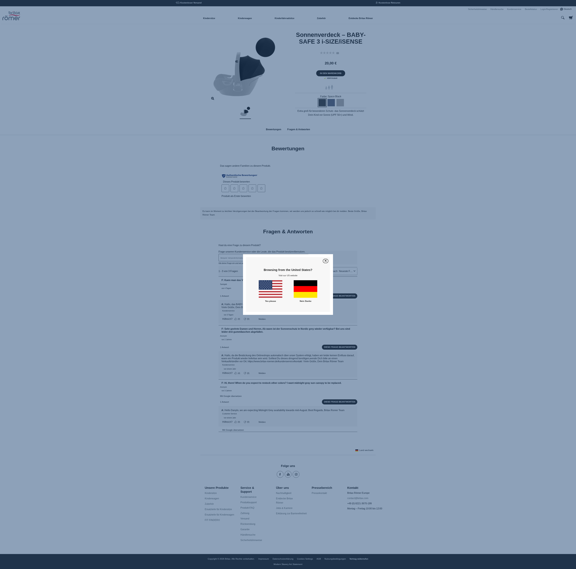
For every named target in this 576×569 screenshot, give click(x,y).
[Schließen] (325, 261)
